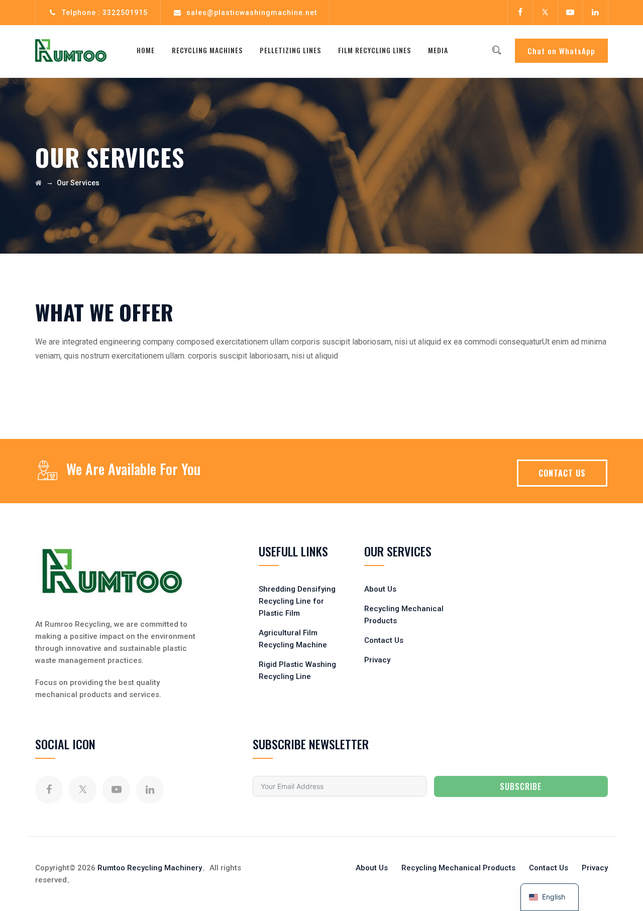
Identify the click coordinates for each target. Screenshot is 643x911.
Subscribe (521, 786)
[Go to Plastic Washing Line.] (38, 183)
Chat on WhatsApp (561, 50)
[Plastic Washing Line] (70, 50)
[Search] (496, 50)
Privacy (377, 659)
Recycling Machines (207, 50)
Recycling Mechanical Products (458, 867)
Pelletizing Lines (290, 50)
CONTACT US (562, 473)
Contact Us (383, 640)
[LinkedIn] (595, 12)
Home (146, 50)
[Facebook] (519, 12)
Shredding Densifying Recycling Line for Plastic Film (297, 601)
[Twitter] (545, 12)
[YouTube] (570, 12)
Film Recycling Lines (374, 50)
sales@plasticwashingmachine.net (251, 13)
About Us (380, 589)
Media (438, 50)
